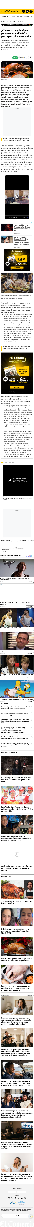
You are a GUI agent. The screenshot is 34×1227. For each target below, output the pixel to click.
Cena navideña (22, 540)
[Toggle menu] (3, 11)
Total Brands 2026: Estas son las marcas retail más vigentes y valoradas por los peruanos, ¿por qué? (15, 737)
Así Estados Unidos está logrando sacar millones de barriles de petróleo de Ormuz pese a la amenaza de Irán (15, 721)
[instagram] (15, 1198)
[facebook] (9, 1198)
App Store (12, 1192)
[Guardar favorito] (27, 57)
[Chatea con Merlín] (23, 11)
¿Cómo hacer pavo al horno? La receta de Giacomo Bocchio (16, 902)
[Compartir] (31, 57)
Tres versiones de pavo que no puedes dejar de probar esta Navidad (16, 139)
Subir (16, 1215)
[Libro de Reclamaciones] (21, 1203)
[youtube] (19, 1198)
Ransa (12, 312)
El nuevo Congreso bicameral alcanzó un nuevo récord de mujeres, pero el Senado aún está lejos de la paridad (15, 744)
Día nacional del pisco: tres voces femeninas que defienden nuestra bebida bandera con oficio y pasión (16, 838)
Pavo (13, 540)
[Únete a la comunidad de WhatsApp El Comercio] (15, 57)
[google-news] (25, 1198)
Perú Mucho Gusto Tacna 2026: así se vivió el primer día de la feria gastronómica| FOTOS (16, 868)
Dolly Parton (20, 16)
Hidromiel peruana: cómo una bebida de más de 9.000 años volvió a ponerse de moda (16, 779)
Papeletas (26, 16)
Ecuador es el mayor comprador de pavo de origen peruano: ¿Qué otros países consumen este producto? (16, 988)
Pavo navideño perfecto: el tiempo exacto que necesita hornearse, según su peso (16, 959)
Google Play (21, 1192)
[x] (12, 1198)
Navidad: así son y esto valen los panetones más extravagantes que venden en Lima (16, 348)
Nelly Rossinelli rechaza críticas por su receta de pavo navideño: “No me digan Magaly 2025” (15, 931)
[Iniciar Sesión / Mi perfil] (31, 11)
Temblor (14, 16)
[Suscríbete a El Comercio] (27, 11)
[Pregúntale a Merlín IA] (31, 1216)
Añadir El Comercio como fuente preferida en (16, 24)
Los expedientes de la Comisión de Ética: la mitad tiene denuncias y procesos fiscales (14, 714)
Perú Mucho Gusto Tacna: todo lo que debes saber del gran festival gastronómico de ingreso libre (17, 809)
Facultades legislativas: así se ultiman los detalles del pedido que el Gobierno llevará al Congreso (15, 707)
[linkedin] (22, 1198)
